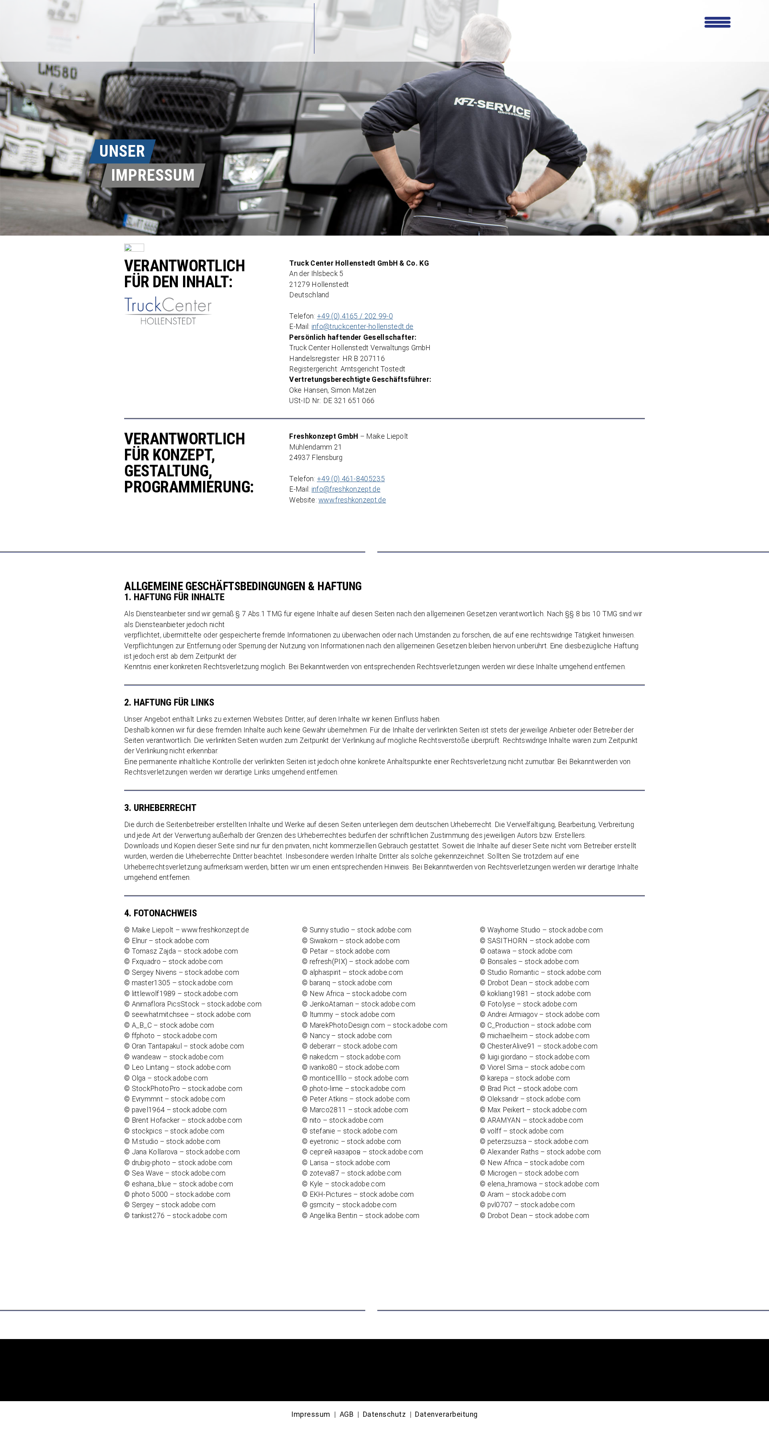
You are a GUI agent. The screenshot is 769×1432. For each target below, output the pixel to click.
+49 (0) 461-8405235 (351, 479)
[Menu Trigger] (718, 21)
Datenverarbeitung (446, 1414)
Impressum (310, 1414)
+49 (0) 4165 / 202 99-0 (355, 316)
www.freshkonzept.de (352, 500)
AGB (347, 1414)
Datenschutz (384, 1414)
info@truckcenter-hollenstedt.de (362, 327)
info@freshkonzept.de (346, 489)
